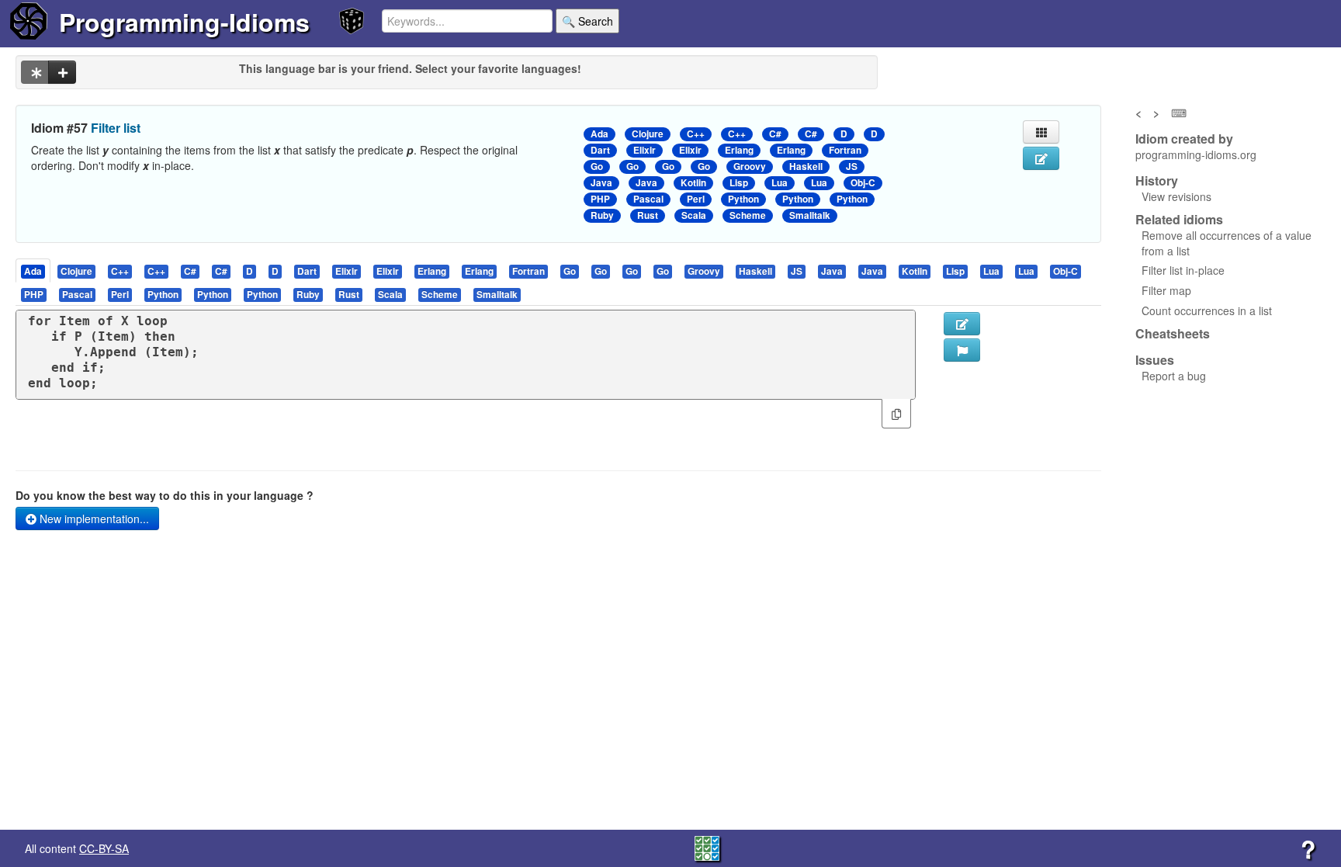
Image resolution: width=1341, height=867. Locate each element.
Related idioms (1179, 219)
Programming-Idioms (184, 22)
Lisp (738, 182)
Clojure (648, 133)
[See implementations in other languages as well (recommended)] (35, 72)
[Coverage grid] (707, 847)
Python (743, 199)
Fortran (845, 150)
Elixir (644, 150)
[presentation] (33, 270)
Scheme (747, 215)
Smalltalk (809, 215)
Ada (599, 133)
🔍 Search (587, 21)
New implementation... (92, 518)
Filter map (1166, 290)
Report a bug (1174, 375)
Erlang (739, 150)
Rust (647, 215)
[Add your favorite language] (62, 72)
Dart (600, 150)
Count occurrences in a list (1207, 310)
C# (775, 133)
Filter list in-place (1183, 270)
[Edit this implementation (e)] (962, 323)
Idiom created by (1184, 139)
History (1156, 181)
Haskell (806, 166)
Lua (779, 182)
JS (852, 166)
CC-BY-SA (104, 848)
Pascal (648, 199)
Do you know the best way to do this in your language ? (165, 495)
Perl (696, 199)
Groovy (749, 166)
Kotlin (693, 182)
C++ (696, 133)
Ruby (602, 215)
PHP (600, 199)
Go (597, 166)
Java (601, 182)
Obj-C (863, 182)
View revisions (1176, 196)
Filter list (115, 128)
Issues (1154, 360)
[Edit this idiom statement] (1041, 158)
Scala (693, 215)
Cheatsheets (1172, 333)
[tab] (34, 270)
